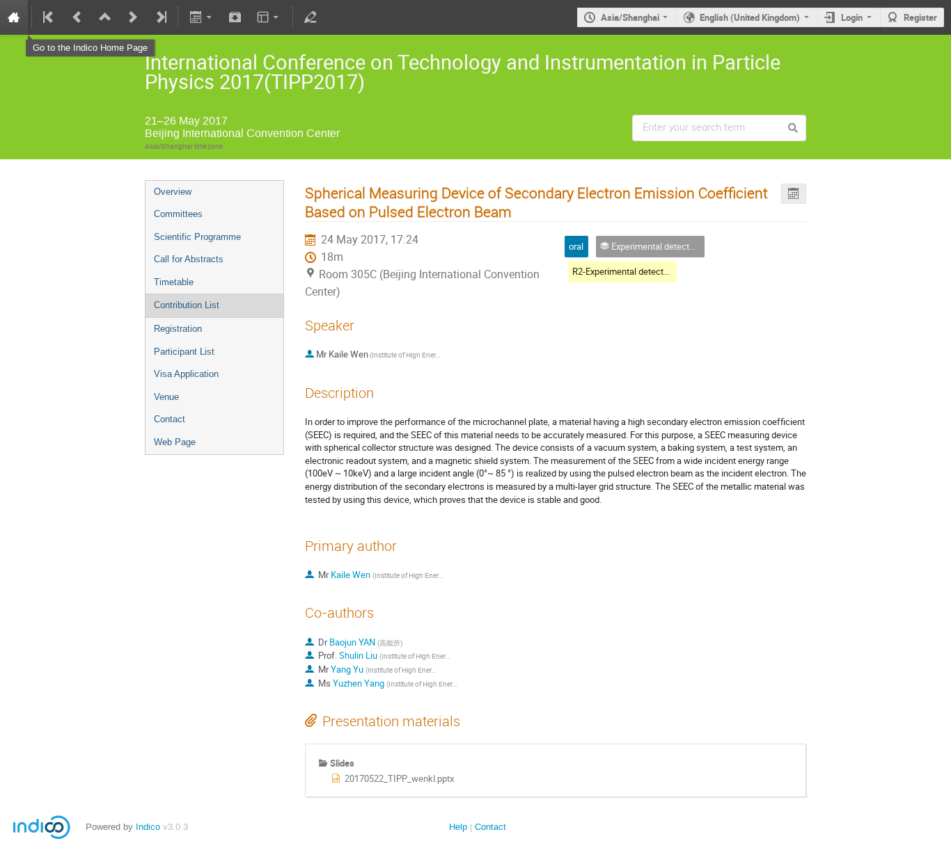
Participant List (184, 351)
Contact (169, 419)
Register (920, 17)
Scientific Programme (197, 237)
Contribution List (186, 305)
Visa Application (186, 374)
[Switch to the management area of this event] (310, 17)
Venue (166, 397)
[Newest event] (160, 17)
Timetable (174, 282)
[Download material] (235, 17)
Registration (178, 328)
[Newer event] (133, 17)
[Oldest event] (49, 17)
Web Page (175, 442)
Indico (148, 827)
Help (458, 827)
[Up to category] (105, 17)
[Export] (201, 17)
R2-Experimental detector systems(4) (645, 271)
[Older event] (77, 17)
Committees (178, 214)
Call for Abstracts (188, 259)
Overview (172, 191)
